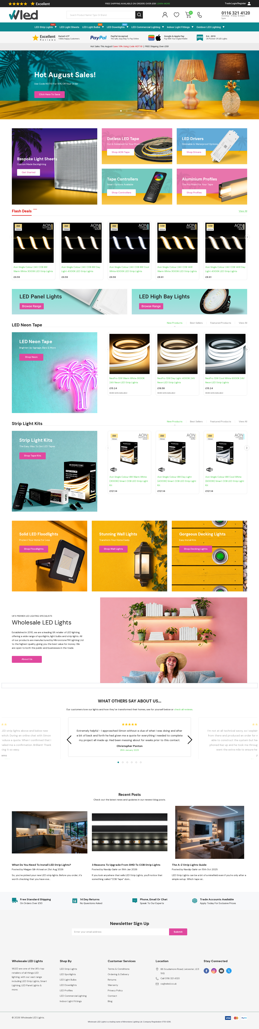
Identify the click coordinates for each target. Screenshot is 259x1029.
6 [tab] (140, 762)
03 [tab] (238, 89)
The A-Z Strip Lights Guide (189, 865)
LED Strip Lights (44, 27)
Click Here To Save (49, 94)
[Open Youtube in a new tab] (221, 970)
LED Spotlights (68, 974)
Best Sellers (196, 323)
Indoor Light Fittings (178, 27)
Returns (112, 979)
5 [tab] (136, 762)
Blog (110, 1001)
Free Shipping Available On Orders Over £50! (137, 3)
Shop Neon (31, 357)
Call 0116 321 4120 (170, 978)
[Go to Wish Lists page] (176, 15)
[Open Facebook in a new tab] (206, 970)
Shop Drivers (194, 152)
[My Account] (165, 15)
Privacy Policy (115, 990)
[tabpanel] (129, 84)
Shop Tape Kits (32, 455)
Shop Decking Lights (195, 548)
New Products (174, 323)
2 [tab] (123, 762)
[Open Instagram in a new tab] (213, 970)
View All (243, 323)
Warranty (113, 985)
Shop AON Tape (121, 152)
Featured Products (220, 323)
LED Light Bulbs (91, 27)
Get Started (28, 172)
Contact (112, 995)
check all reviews (183, 709)
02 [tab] (238, 80)
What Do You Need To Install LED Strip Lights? (41, 865)
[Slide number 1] (129, 84)
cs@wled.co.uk (169, 983)
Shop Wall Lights (113, 548)
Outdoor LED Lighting (208, 27)
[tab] (121, 111)
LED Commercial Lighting (145, 27)
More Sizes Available (118, 393)
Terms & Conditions (119, 968)
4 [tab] (131, 762)
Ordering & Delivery (118, 974)
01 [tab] (238, 72)
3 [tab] (127, 762)
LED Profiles (66, 990)
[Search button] (139, 15)
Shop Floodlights (33, 548)
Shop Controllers (121, 192)
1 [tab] (118, 762)
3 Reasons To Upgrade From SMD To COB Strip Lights (126, 865)
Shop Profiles (194, 192)
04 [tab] (238, 98)
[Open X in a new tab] (228, 970)
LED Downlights (116, 27)
